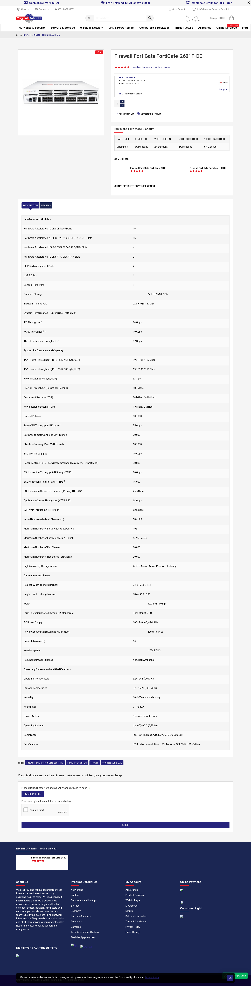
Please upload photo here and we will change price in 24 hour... (55, 788)
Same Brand (121, 159)
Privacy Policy (152, 977)
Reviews (46, 205)
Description (30, 205)
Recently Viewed (26, 848)
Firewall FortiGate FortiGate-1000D (208, 168)
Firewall (94, 762)
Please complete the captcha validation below (46, 801)
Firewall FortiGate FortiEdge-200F (147, 168)
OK (230, 977)
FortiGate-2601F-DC (77, 762)
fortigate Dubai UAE (112, 762)
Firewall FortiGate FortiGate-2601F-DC (44, 762)
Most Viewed (48, 848)
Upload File (34, 794)
